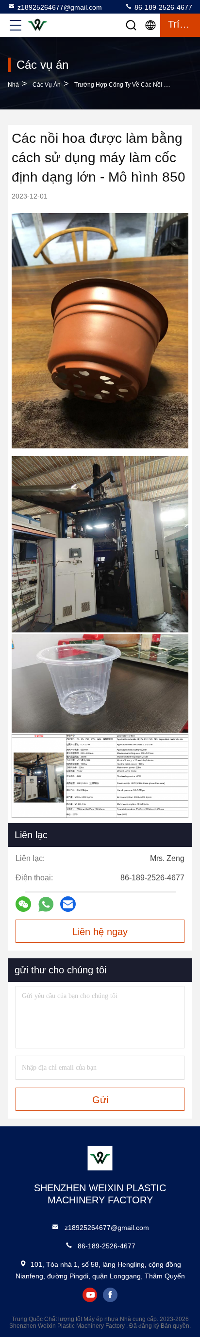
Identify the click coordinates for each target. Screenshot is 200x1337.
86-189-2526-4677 (162, 7)
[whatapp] (46, 904)
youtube (90, 1295)
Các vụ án (47, 84)
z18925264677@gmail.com (59, 7)
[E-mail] (68, 904)
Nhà (13, 84)
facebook (110, 1295)
